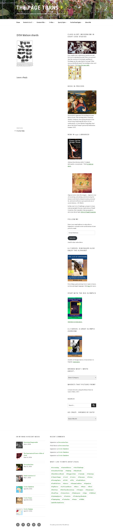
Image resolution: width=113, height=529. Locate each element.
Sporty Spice (62, 22)
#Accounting (55, 467)
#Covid (65, 477)
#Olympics (80, 490)
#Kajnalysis (87, 483)
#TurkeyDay (66, 499)
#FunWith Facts (56, 483)
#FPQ (72, 480)
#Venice (74, 499)
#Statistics (67, 496)
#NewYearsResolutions (67, 490)
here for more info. (84, 65)
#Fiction (89, 477)
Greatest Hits (41, 22)
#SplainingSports (56, 496)
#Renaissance (89, 490)
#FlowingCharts (56, 480)
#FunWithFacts (80, 480)
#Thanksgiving (55, 499)
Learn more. (76, 362)
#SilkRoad (92, 493)
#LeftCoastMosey (66, 486)
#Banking (68, 470)
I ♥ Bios (51, 22)
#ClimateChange (56, 477)
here (89, 286)
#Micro (76, 486)
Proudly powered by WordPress (59, 524)
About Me (88, 22)
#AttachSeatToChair (57, 470)
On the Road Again (75, 22)
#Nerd (90, 486)
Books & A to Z (27, 22)
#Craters (73, 477)
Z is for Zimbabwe (63, 449)
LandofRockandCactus (57, 502)
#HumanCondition (76, 483)
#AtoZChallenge (78, 467)
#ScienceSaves (65, 493)
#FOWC (65, 480)
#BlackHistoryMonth (57, 474)
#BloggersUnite (71, 474)
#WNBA (81, 499)
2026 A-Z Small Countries (88, 212)
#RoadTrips (54, 493)
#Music (83, 486)
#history (65, 483)
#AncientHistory (66, 467)
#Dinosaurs (81, 477)
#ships (85, 493)
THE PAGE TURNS (38, 7)
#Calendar (81, 474)
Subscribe (72, 238)
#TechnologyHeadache (79, 496)
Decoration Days (63, 442)
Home (18, 22)
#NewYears (54, 490)
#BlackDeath (77, 470)
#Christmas (90, 474)
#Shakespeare (76, 493)
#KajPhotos (54, 486)
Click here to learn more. (75, 322)
